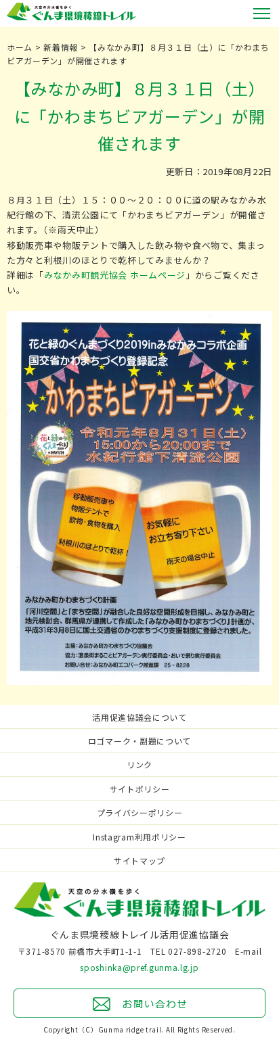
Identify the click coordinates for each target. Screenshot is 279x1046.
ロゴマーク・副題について (139, 740)
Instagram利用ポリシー (139, 836)
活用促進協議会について (139, 717)
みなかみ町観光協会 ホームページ (115, 274)
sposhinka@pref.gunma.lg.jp (139, 967)
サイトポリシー (140, 788)
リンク (139, 764)
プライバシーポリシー (140, 812)
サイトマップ (139, 860)
